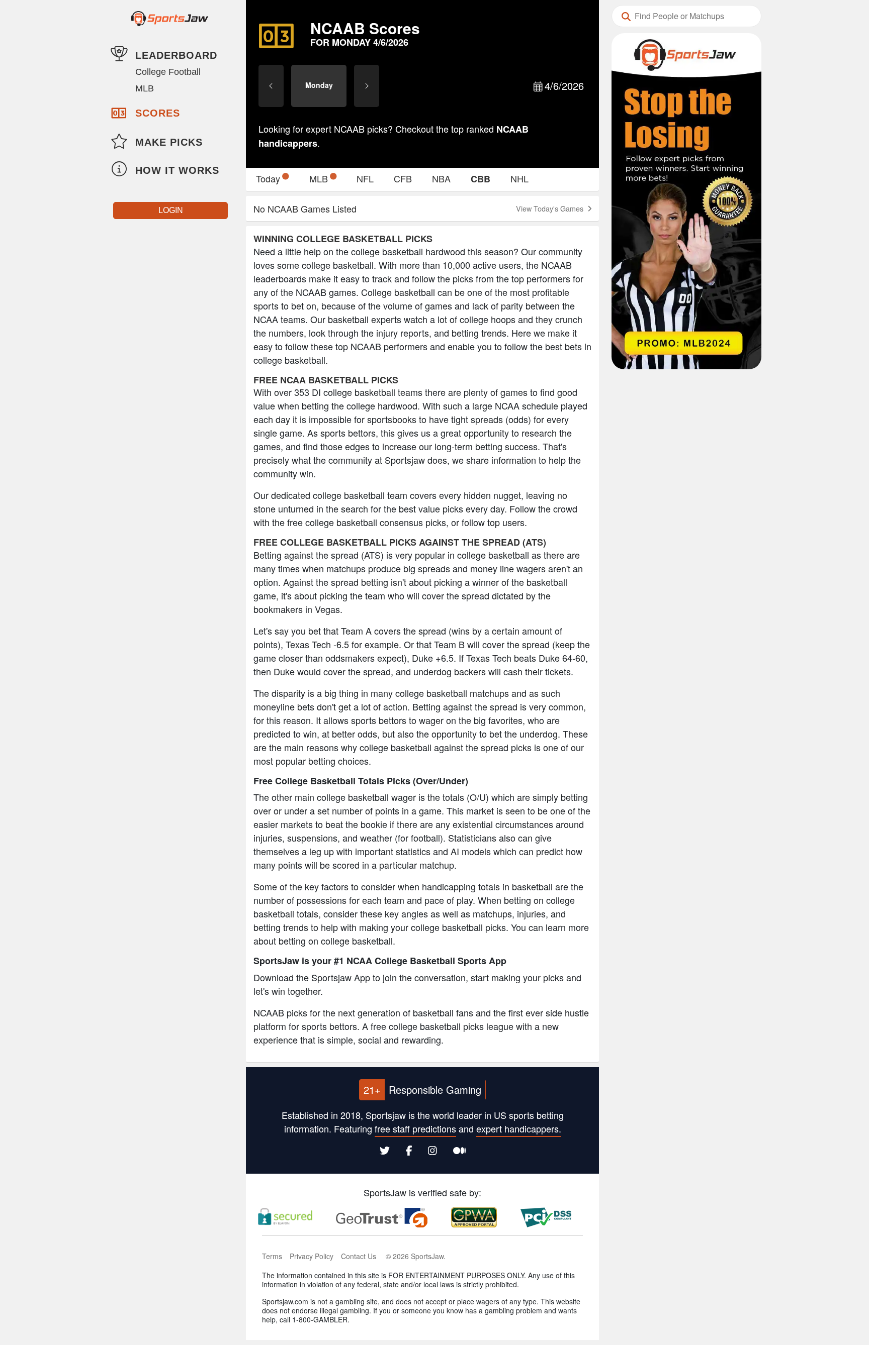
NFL (365, 178)
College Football (168, 72)
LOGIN (170, 210)
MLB (144, 88)
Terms (272, 1256)
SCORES (157, 113)
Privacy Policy (311, 1256)
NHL (519, 178)
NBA (441, 178)
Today (268, 178)
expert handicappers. (518, 1128)
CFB (403, 178)
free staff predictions (415, 1128)
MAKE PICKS (169, 142)
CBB (480, 178)
